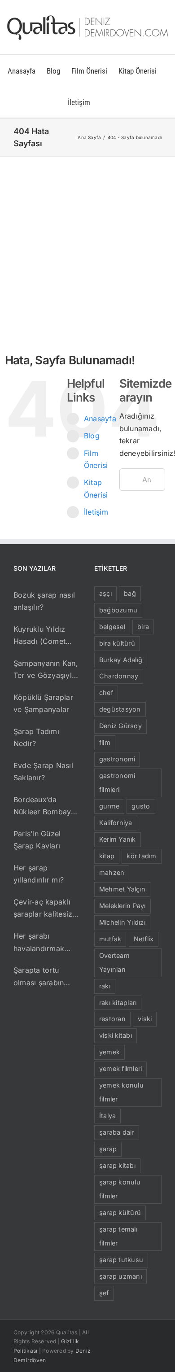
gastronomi (117, 759)
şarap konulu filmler (119, 1189)
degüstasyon (120, 709)
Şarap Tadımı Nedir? (36, 737)
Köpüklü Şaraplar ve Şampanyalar (43, 703)
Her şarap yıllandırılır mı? (38, 874)
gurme (109, 806)
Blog (92, 435)
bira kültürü (117, 643)
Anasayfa (100, 418)
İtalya (107, 1115)
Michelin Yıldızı (122, 922)
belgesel (112, 626)
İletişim (96, 511)
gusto (140, 806)
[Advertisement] (87, 249)
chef (106, 692)
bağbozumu (118, 610)
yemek (109, 1052)
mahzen (111, 872)
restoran (112, 1018)
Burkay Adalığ (120, 660)
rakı (104, 986)
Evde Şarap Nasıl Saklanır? (43, 771)
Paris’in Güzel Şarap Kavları (37, 840)
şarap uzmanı (120, 1276)
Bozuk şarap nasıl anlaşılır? (44, 601)
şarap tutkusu (121, 1259)
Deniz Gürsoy (120, 726)
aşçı (105, 593)
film (104, 742)
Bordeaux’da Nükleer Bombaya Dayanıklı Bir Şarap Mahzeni (46, 806)
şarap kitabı (117, 1165)
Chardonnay (118, 676)
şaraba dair (116, 1132)
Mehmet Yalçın (122, 889)
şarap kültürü (120, 1212)
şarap (108, 1149)
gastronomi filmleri (117, 782)
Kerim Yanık (117, 839)
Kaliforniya (115, 822)
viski (145, 1018)
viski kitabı (115, 1035)
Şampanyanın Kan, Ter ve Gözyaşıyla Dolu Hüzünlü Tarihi (45, 670)
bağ (130, 593)
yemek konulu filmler (121, 1092)
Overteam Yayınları (114, 962)
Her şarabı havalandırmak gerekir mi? (38, 943)
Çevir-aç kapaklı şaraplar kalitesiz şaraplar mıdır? (42, 909)
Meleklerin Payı (122, 905)
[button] (104, 102)
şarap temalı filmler (118, 1236)
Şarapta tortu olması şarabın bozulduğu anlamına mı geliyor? (38, 977)
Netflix (144, 939)
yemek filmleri (120, 1068)
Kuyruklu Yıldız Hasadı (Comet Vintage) (39, 636)
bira (143, 626)
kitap (106, 856)
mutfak (110, 939)
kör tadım (141, 856)
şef (104, 1293)
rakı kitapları (117, 1002)
